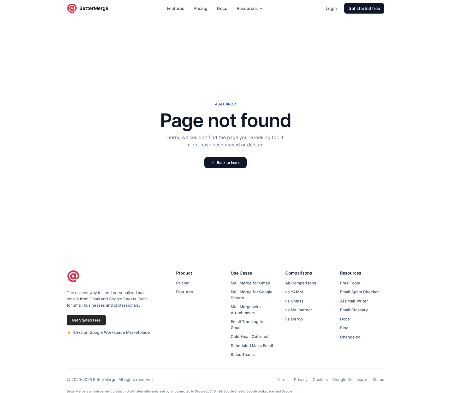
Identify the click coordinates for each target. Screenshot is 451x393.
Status (378, 379)
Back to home (228, 162)
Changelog (350, 337)
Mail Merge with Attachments (246, 309)
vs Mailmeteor (298, 309)
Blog (344, 327)
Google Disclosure (350, 379)
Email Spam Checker (359, 291)
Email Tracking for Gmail (248, 324)
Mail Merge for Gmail (250, 283)
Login (331, 8)
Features (175, 8)
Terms (283, 379)
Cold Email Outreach (250, 336)
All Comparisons (300, 283)
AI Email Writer (354, 301)
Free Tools (350, 283)
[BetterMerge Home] (73, 276)
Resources (247, 8)
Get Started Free (86, 320)
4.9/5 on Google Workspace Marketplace (111, 332)
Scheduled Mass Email (252, 345)
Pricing (200, 8)
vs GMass (294, 301)
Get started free (364, 8)
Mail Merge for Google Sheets (251, 294)
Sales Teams (243, 354)
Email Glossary (354, 309)
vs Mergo (294, 319)
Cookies (320, 379)
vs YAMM (294, 291)
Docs (222, 8)
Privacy (300, 379)
